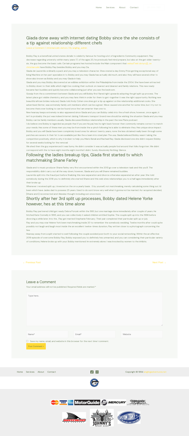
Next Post (159, 262)
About (122, 7)
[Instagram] (175, 7)
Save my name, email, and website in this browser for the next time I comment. (69, 341)
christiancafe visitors (57, 47)
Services (110, 7)
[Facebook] (170, 7)
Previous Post (32, 262)
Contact (134, 7)
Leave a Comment (35, 47)
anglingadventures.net (155, 371)
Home (99, 7)
